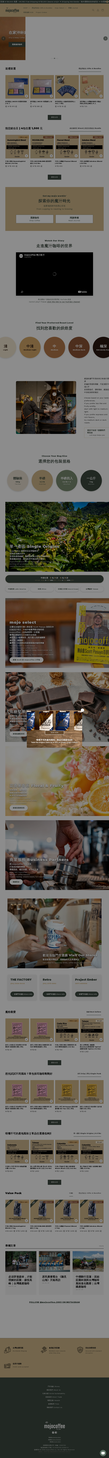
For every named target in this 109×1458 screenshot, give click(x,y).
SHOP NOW (54, 732)
